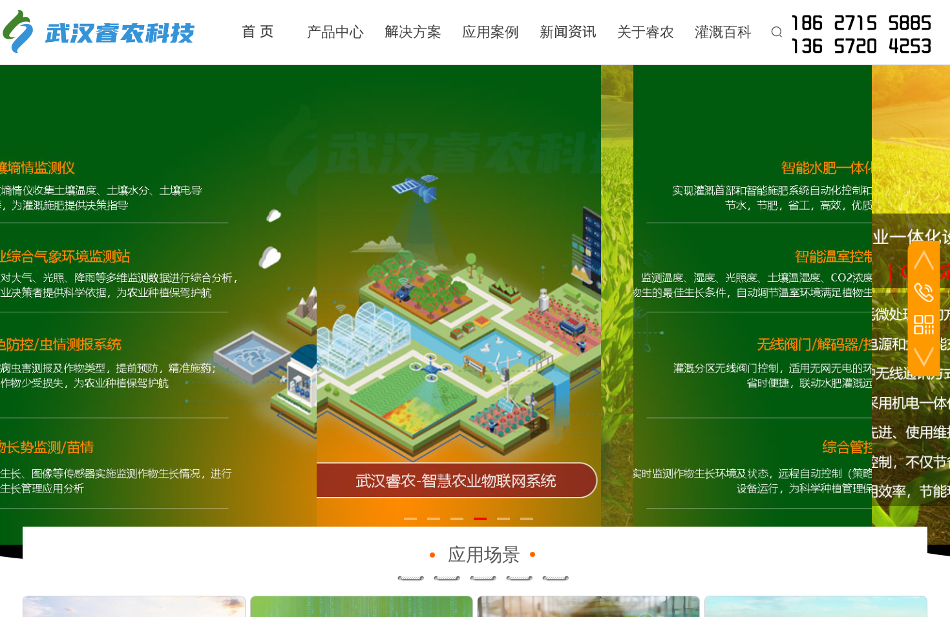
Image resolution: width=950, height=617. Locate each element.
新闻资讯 (568, 32)
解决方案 (413, 32)
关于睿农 (645, 32)
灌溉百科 (723, 32)
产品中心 (335, 32)
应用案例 (490, 32)
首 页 (258, 32)
